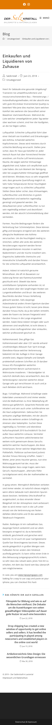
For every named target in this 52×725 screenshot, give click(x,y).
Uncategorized (13, 80)
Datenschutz (22, 677)
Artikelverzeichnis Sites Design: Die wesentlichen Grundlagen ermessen (26, 655)
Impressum (7, 677)
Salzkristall (11, 76)
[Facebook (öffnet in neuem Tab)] (24, 4)
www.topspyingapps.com (30, 575)
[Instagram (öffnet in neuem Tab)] (28, 4)
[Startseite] (3, 38)
